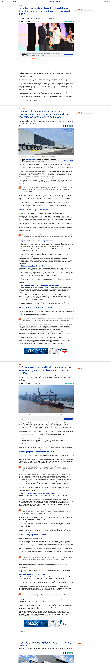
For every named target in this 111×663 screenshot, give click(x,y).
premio (21, 100)
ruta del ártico (22, 631)
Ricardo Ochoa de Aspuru (26, 21)
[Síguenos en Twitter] (11, 1)
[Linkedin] (67, 21)
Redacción (23, 652)
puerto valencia (37, 100)
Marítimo (20, 364)
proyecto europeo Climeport (27, 72)
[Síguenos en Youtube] (15, 1)
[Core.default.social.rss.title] (17, 1)
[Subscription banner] (46, 355)
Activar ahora (68, 54)
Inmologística (21, 108)
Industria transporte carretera (25, 639)
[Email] (73, 21)
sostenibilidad (28, 100)
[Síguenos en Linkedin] (13, 1)
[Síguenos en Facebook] (10, 1)
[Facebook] (63, 21)
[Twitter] (65, 21)
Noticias (20, 5)
